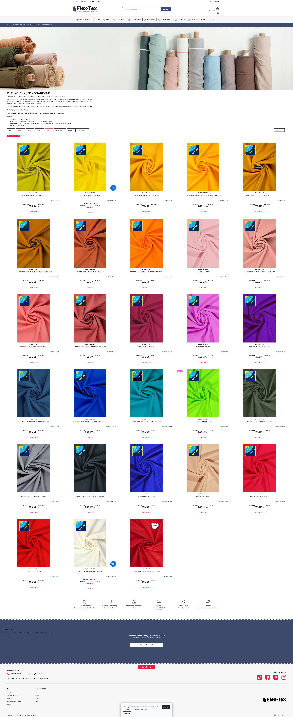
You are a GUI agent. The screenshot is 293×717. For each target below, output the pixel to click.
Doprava (91, 1)
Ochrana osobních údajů (14, 701)
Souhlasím (166, 707)
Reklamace (10, 698)
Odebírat (146, 667)
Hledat (165, 9)
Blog (98, 1)
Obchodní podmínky (12, 695)
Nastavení (127, 713)
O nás (76, 1)
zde (27, 110)
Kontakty (83, 1)
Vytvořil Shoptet (281, 715)
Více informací (143, 709)
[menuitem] (83, 19)
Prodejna (9, 692)
